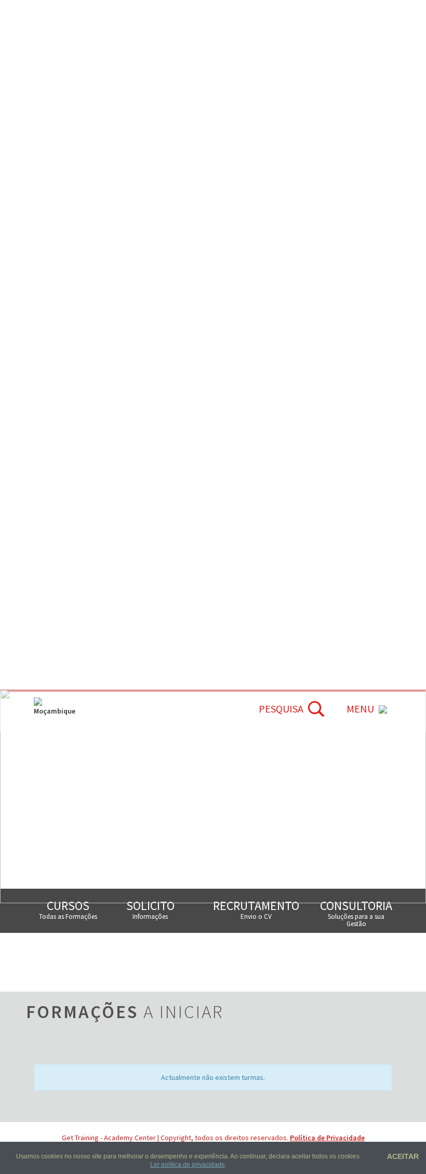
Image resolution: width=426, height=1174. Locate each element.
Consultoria (245, 609)
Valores (56, 580)
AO (275, 371)
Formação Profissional (271, 550)
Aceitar (401, 1156)
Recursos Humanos (261, 565)
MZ (300, 371)
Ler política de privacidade (187, 1164)
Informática (243, 595)
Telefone (99, 985)
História (58, 550)
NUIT (92, 944)
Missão (54, 565)
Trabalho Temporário (267, 580)
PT (252, 371)
